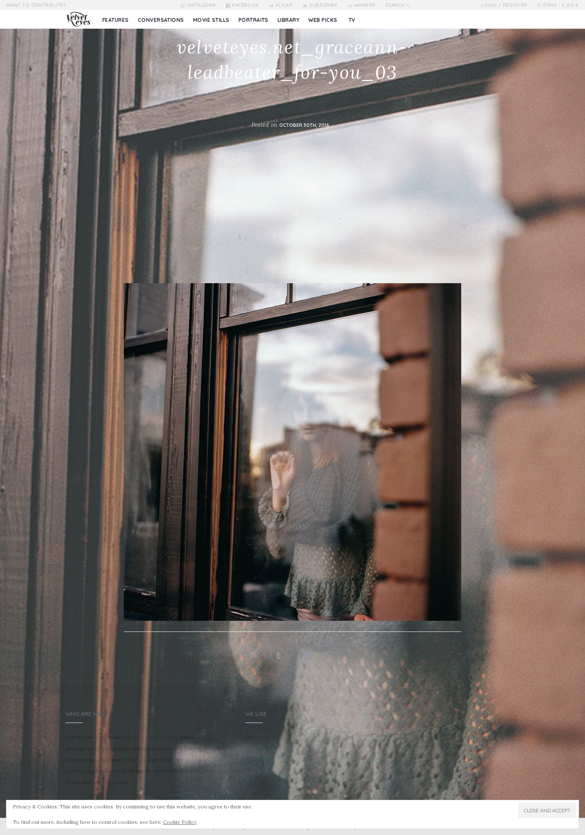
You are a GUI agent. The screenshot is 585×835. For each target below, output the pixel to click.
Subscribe (323, 5)
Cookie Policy (180, 822)
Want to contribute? (36, 5)
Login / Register (504, 5)
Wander (365, 5)
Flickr (284, 5)
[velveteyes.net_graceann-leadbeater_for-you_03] (292, 451)
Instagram (201, 5)
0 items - (558, 5)
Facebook (245, 5)
